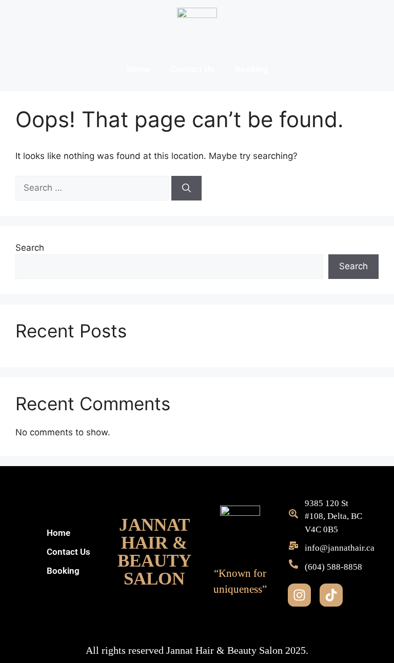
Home (138, 69)
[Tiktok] (331, 595)
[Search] (186, 188)
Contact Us (192, 69)
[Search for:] (93, 188)
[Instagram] (299, 595)
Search (29, 248)
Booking (251, 69)
